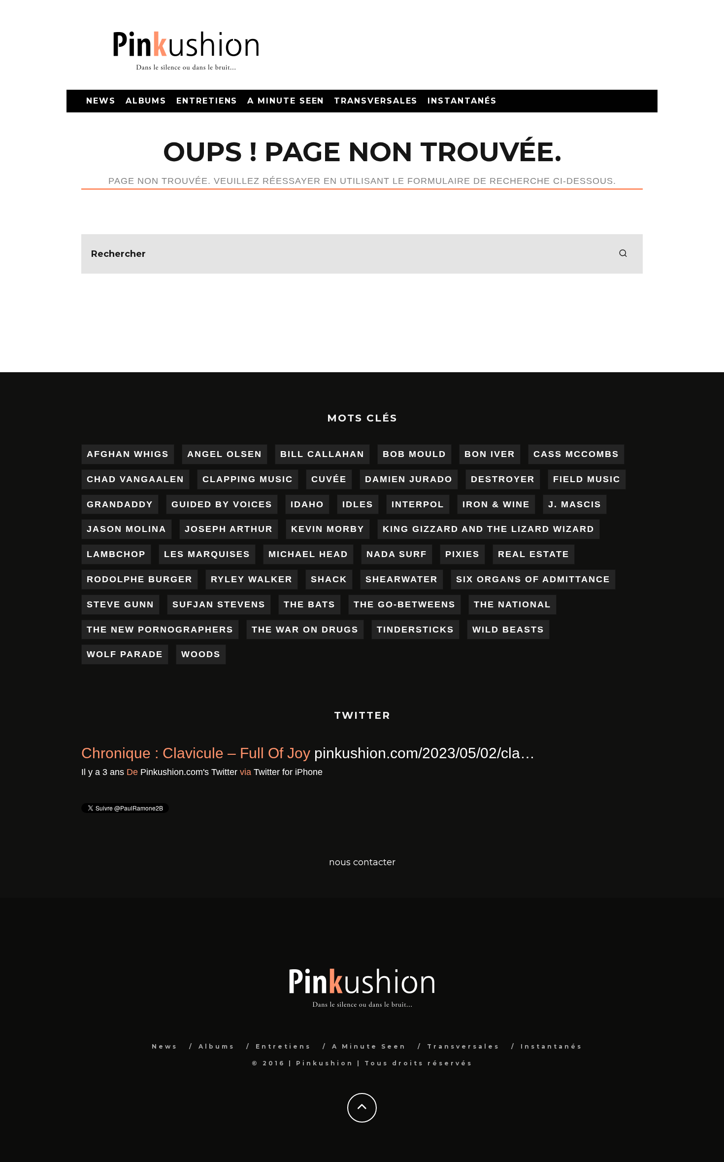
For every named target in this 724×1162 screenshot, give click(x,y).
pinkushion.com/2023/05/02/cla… (424, 753)
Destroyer (503, 479)
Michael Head (308, 554)
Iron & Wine (496, 504)
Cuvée (329, 479)
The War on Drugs (305, 629)
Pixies (462, 554)
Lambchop (116, 554)
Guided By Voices (221, 504)
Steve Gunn (120, 604)
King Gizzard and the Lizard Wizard (488, 529)
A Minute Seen (285, 101)
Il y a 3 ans (102, 772)
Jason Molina (126, 529)
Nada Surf (396, 554)
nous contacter (362, 862)
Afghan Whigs (128, 454)
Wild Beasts (508, 629)
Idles (357, 504)
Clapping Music (247, 479)
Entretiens (206, 101)
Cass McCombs (576, 454)
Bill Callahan (322, 454)
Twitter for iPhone (288, 772)
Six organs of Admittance (533, 579)
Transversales (376, 101)
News (101, 101)
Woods (201, 654)
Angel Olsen (224, 454)
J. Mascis (574, 504)
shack (329, 579)
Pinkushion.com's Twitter (188, 772)
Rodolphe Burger (140, 579)
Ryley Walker (252, 579)
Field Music (587, 479)
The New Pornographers (160, 629)
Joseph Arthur (229, 529)
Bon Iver (489, 454)
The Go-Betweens (405, 604)
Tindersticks (415, 629)
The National (512, 604)
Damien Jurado (409, 479)
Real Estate (533, 554)
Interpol (418, 504)
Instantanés (462, 101)
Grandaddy (120, 504)
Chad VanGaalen (135, 479)
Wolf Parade (125, 654)
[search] (623, 254)
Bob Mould (414, 454)
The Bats (309, 604)
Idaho (307, 504)
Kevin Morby (327, 529)
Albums (146, 101)
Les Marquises (207, 554)
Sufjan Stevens (218, 604)
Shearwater (401, 579)
